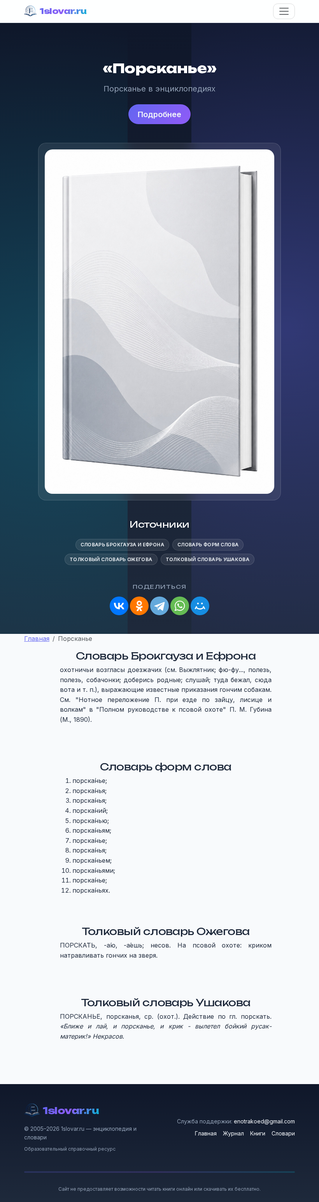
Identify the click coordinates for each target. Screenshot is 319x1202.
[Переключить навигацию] (284, 11)
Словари (283, 1133)
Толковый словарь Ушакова (208, 559)
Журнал (233, 1133)
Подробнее (159, 114)
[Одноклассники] (139, 606)
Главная (206, 1133)
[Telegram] (159, 606)
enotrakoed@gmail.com (264, 1121)
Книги (257, 1133)
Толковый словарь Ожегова (111, 559)
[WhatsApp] (179, 606)
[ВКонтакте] (119, 606)
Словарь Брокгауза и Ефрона (122, 544)
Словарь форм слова (207, 544)
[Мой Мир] (200, 606)
